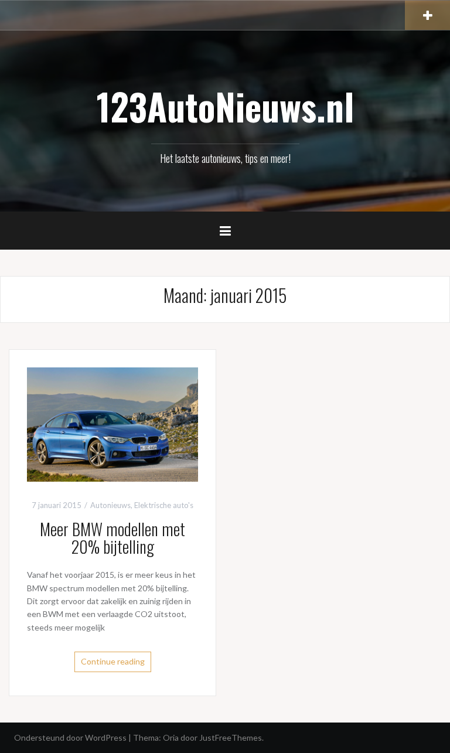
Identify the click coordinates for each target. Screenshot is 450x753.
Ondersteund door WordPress (70, 737)
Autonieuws (110, 505)
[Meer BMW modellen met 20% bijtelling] (112, 423)
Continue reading (113, 661)
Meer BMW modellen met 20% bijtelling (112, 538)
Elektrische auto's (163, 505)
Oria (171, 737)
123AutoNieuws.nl (225, 106)
